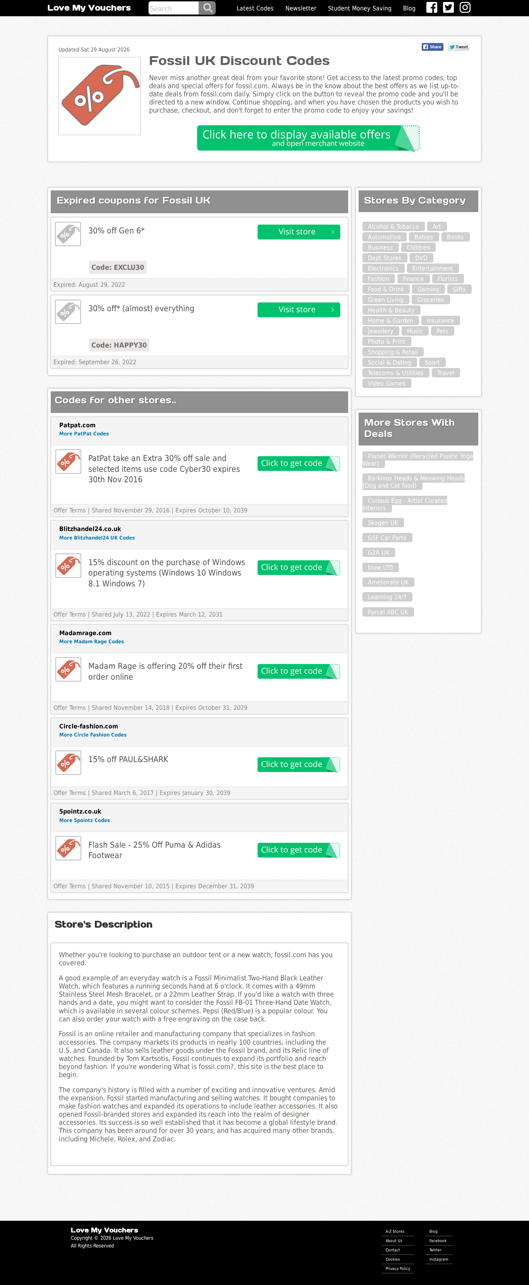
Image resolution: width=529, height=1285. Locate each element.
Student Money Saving (360, 8)
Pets (442, 331)
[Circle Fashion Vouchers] (68, 762)
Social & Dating (389, 362)
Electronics (383, 268)
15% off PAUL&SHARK (128, 759)
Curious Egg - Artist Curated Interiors (404, 504)
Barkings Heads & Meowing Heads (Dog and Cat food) (413, 482)
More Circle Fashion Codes (93, 735)
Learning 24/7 (387, 597)
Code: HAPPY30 (119, 345)
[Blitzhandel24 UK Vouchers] (68, 565)
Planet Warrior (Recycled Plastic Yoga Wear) (417, 459)
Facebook (438, 1240)
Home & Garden (390, 320)
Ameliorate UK (388, 582)
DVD (421, 258)
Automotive (384, 237)
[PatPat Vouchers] (68, 461)
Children (418, 247)
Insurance (440, 320)
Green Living (386, 299)
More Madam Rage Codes (91, 641)
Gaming (428, 289)
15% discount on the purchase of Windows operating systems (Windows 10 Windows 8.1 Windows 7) (166, 572)
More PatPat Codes (84, 434)
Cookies (393, 1259)
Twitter (435, 1249)
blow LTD (380, 567)
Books (455, 237)
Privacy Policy (398, 1268)
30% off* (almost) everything (141, 308)
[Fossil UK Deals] (68, 234)
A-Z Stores (395, 1231)
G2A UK (378, 552)
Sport (432, 362)
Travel (445, 373)
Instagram (438, 1259)
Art (437, 226)
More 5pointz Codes (84, 820)
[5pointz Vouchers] (68, 848)
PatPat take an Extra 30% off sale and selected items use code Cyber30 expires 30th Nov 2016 (164, 468)
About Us (394, 1240)
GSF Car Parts (387, 537)
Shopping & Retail (393, 352)
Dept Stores (385, 258)
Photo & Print (386, 341)
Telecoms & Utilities (396, 373)
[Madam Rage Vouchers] (68, 669)
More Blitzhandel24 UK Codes (97, 538)
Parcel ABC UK (388, 612)
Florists (448, 279)
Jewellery (380, 331)
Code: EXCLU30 (117, 267)
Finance (413, 279)
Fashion (378, 279)
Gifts (459, 289)
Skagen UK (383, 522)
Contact (393, 1249)
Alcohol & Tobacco (393, 226)
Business (380, 247)
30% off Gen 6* (116, 230)
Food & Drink (386, 289)
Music (415, 331)
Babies (423, 237)
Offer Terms (69, 510)
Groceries (430, 299)
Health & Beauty (391, 310)
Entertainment (432, 268)
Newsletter (300, 8)
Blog (409, 8)
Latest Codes (255, 8)
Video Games (386, 383)
